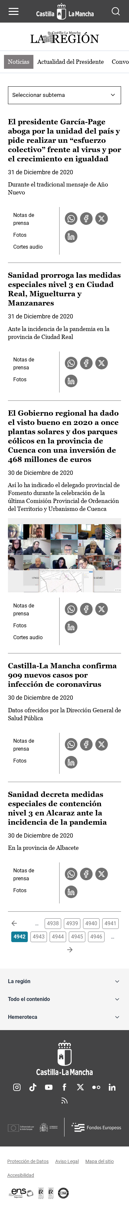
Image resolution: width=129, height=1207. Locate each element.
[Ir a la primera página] (19, 923)
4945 (77, 937)
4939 (72, 923)
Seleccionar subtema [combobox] (38, 95)
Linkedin (112, 1087)
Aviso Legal (67, 1161)
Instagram (17, 1087)
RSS (64, 1100)
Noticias (18, 61)
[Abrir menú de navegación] (13, 11)
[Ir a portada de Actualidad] (64, 38)
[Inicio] (64, 1057)
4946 (96, 937)
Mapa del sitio (99, 1161)
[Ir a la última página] (64, 950)
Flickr (96, 1087)
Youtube (49, 1087)
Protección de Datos (28, 1161)
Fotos (19, 235)
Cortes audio (28, 247)
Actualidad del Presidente (70, 61)
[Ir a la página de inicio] (65, 11)
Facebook (64, 1087)
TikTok (33, 1087)
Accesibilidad (20, 1175)
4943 (39, 937)
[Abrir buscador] (116, 11)
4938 (53, 923)
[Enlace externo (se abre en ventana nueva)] (51, 1193)
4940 (91, 923)
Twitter (80, 1087)
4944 (58, 937)
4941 (110, 923)
